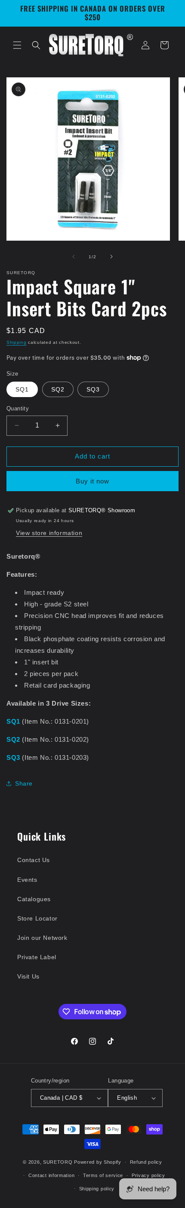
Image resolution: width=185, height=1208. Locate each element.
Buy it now (92, 481)
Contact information (51, 1175)
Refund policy (146, 1162)
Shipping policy (97, 1188)
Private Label (36, 957)
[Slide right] (111, 256)
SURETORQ (58, 1162)
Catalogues (34, 899)
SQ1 (22, 389)
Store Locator (37, 918)
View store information (49, 532)
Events (27, 879)
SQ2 (58, 389)
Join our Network (42, 937)
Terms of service (103, 1175)
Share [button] (24, 783)
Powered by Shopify (97, 1162)
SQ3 (93, 389)
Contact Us (33, 859)
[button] (17, 45)
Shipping (16, 342)
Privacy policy (148, 1175)
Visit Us (28, 976)
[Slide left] (73, 256)
